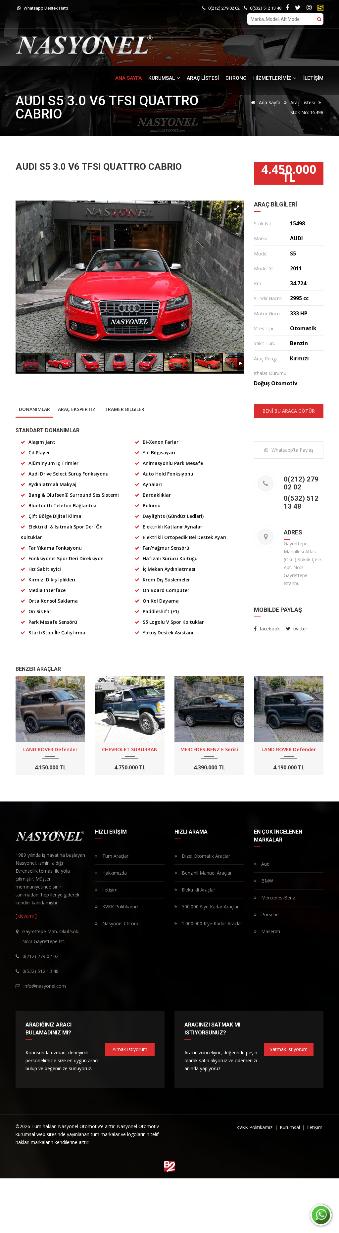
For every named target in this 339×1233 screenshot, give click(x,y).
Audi (265, 864)
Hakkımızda (114, 873)
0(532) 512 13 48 (265, 8)
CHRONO (236, 78)
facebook (269, 628)
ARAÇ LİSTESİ (203, 78)
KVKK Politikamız (119, 906)
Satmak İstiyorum (289, 1049)
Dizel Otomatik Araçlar (205, 856)
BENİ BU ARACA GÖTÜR (289, 411)
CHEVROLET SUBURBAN (130, 749)
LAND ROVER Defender (50, 749)
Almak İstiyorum (130, 1049)
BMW (266, 881)
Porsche (269, 914)
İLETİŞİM (313, 78)
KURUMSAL (162, 78)
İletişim (109, 890)
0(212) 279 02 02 (223, 8)
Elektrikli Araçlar (197, 890)
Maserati (270, 931)
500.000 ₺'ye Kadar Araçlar (209, 906)
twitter (299, 628)
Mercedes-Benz (277, 897)
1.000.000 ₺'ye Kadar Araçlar (211, 923)
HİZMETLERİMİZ (273, 78)
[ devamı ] (26, 916)
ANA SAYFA (128, 78)
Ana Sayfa (269, 102)
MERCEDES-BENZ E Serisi (209, 749)
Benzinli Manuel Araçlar (206, 873)
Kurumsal (290, 1127)
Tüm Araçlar (114, 856)
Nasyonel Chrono (120, 923)
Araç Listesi (302, 102)
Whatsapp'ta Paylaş (292, 450)
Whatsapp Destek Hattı (45, 8)
